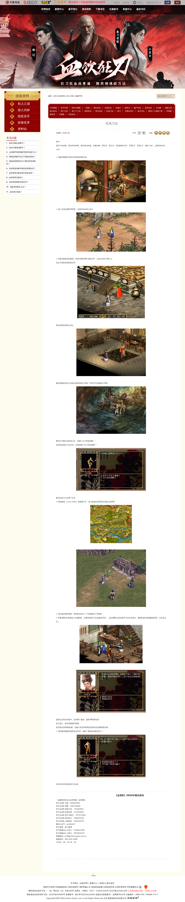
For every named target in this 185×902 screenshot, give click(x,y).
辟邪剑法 (87, 111)
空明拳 (169, 111)
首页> (55, 96)
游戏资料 (61, 96)
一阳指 (87, 108)
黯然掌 (52, 114)
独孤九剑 (168, 108)
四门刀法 (64, 111)
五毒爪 (118, 108)
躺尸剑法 (137, 108)
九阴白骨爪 (129, 111)
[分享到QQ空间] (156, 133)
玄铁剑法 (108, 108)
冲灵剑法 (71, 114)
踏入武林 (70, 96)
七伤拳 (158, 108)
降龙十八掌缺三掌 (155, 111)
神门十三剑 (76, 111)
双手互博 (64, 108)
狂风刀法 (109, 111)
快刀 (119, 111)
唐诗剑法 (148, 108)
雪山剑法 (97, 108)
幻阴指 (61, 114)
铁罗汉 (127, 108)
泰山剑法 (53, 111)
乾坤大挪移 (76, 108)
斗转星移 (53, 108)
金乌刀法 (140, 111)
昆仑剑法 (98, 111)
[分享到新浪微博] (160, 133)
